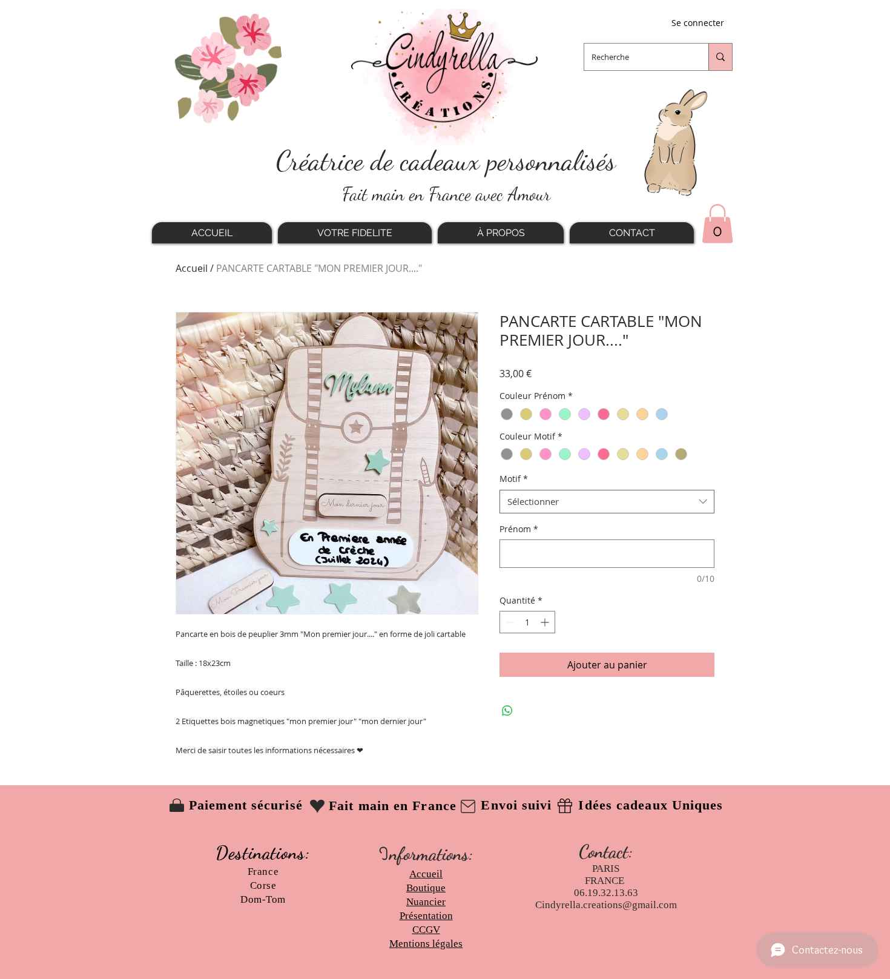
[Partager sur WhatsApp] (507, 711)
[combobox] (606, 501)
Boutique (426, 888)
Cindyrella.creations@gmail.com (606, 905)
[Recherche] (720, 57)
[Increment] (545, 622)
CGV (429, 929)
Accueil (192, 268)
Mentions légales (426, 943)
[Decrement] (508, 622)
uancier (430, 902)
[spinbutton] (527, 622)
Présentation (426, 915)
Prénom (518, 529)
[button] (717, 223)
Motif (513, 478)
